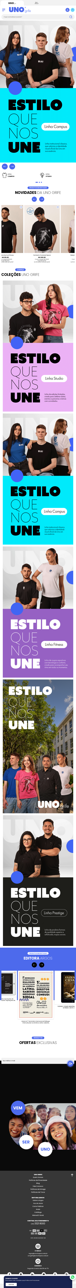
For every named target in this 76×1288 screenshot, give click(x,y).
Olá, (68, 10)
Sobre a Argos (38, 1200)
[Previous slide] (5, 166)
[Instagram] (21, 1274)
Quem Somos (38, 1177)
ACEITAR (11, 1284)
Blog (38, 1183)
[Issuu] (67, 1274)
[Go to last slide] (34, 198)
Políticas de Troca (38, 1192)
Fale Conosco (38, 1186)
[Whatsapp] (73, 1277)
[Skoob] (55, 1274)
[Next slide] (12, 166)
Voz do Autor (38, 1203)
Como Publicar (38, 1206)
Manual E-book (38, 1215)
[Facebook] (9, 1274)
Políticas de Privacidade (38, 1180)
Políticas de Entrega (38, 1189)
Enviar (70, 1063)
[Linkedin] (32, 1274)
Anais (38, 1209)
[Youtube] (44, 1274)
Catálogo (38, 1212)
